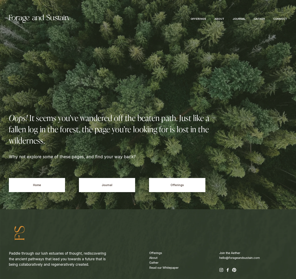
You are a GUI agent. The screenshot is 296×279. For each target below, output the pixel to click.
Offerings (198, 18)
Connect (280, 18)
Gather (259, 18)
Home (37, 185)
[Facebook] (228, 270)
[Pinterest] (234, 270)
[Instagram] (221, 270)
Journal (239, 18)
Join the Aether (229, 253)
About (219, 18)
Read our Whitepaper (164, 268)
